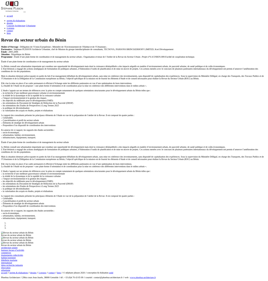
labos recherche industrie (12, 265)
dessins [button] (10, 23)
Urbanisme (31, 25)
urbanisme (5, 270)
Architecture (20, 25)
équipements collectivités (12, 255)
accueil (10, 16)
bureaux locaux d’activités (12, 250)
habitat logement (8, 258)
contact (10, 30)
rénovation (5, 268)
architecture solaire (9, 248)
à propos (10, 28)
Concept (10, 25)
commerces (6, 253)
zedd (111, 273)
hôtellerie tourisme (9, 260)
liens (9, 33)
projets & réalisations (16, 20)
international (6, 263)
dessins (33, 273)
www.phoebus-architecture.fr (143, 277)
